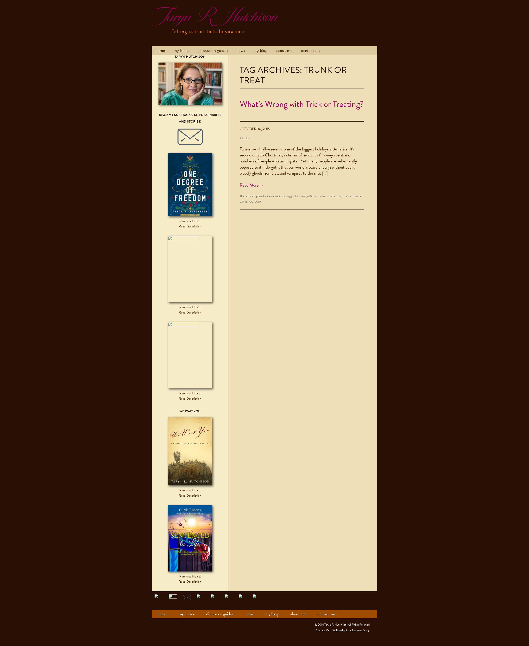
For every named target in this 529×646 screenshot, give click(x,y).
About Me (284, 50)
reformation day (316, 196)
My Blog (260, 50)
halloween (300, 196)
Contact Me (311, 50)
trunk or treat (350, 196)
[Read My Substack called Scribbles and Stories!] (190, 136)
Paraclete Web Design (358, 630)
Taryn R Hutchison (214, 16)
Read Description (190, 226)
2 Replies (245, 138)
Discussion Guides (213, 50)
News (240, 50)
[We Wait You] (190, 451)
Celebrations (274, 196)
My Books (182, 50)
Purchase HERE (190, 221)
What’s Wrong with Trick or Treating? (302, 104)
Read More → (252, 185)
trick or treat (334, 196)
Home (160, 50)
